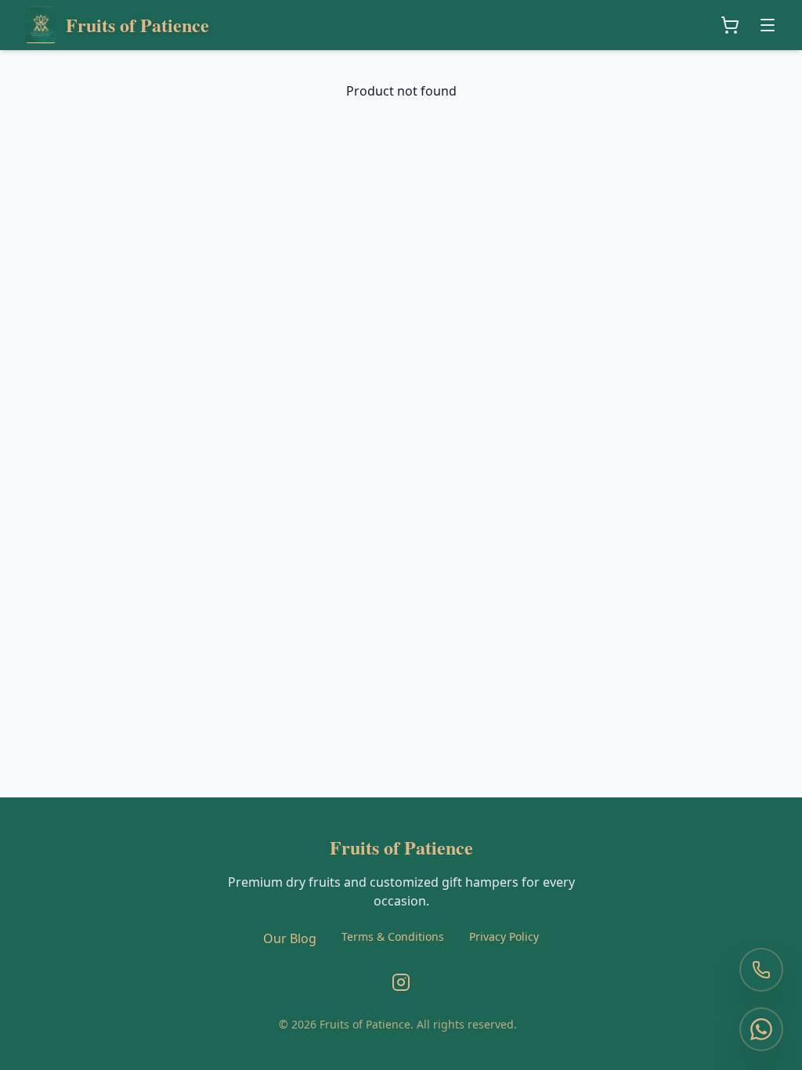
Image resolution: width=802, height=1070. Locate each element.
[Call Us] (761, 970)
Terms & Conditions (392, 936)
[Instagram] (401, 982)
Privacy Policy (504, 936)
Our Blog (289, 938)
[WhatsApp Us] (761, 1029)
